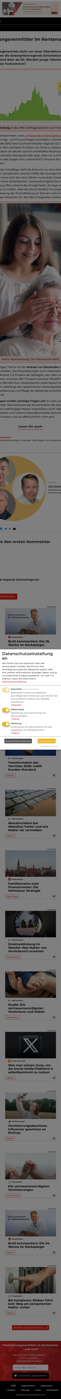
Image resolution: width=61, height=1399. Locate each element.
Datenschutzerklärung (14, 681)
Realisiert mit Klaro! (49, 746)
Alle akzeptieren (46, 741)
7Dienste (16, 705)
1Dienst (15, 719)
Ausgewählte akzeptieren (18, 741)
